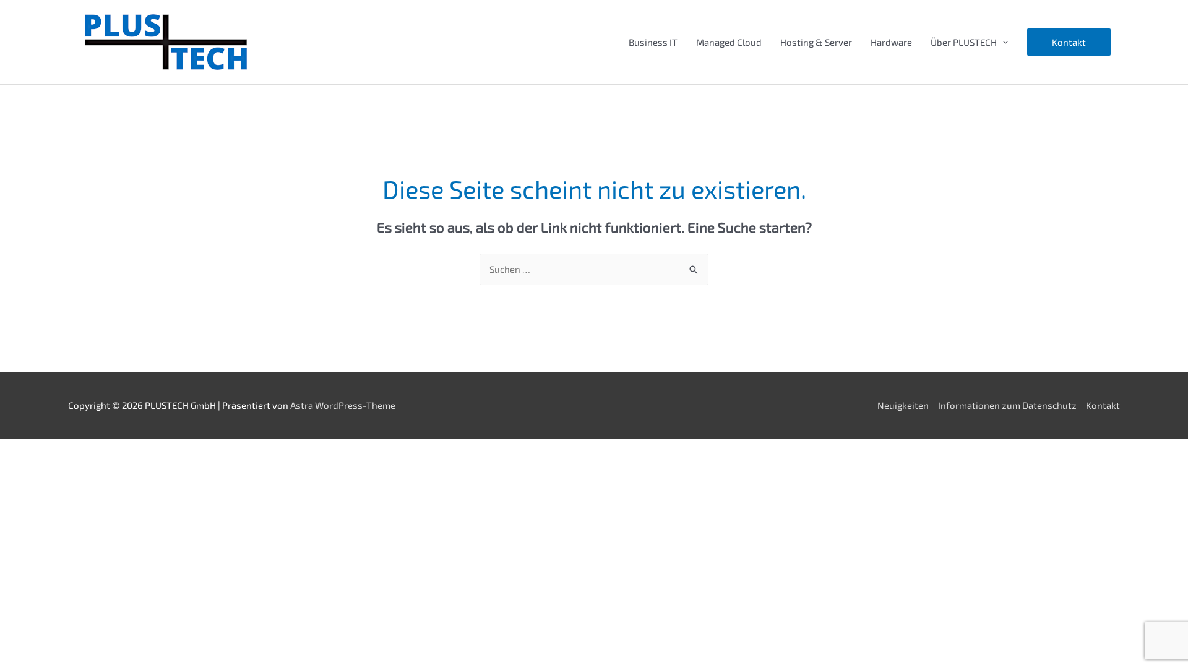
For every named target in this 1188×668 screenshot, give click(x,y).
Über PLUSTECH (964, 42)
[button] (1069, 42)
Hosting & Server (816, 42)
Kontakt (1103, 405)
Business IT (653, 42)
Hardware (891, 42)
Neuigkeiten (903, 405)
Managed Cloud (729, 42)
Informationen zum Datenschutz (1007, 405)
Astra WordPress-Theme (342, 405)
